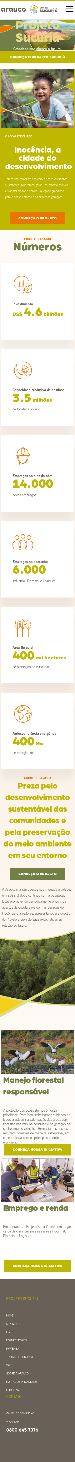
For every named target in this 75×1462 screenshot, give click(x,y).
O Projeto (13, 1324)
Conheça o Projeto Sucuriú (37, 57)
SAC (8, 1365)
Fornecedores (16, 1340)
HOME (10, 1315)
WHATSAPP (13, 1422)
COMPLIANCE (14, 1390)
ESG (8, 1332)
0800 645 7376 (22, 1430)
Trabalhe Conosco (19, 1357)
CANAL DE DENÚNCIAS (20, 1413)
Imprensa (12, 1348)
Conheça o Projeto (37, 218)
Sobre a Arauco (17, 1373)
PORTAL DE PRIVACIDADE (22, 1382)
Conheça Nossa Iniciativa (37, 1149)
